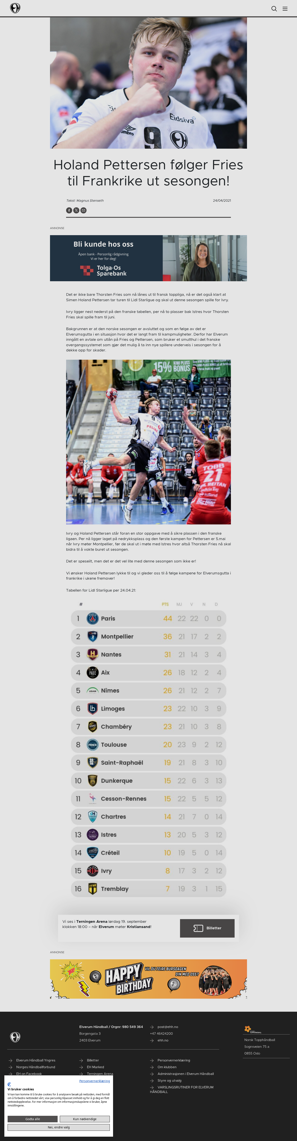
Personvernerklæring (94, 1081)
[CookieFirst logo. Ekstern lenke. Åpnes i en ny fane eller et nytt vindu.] (9, 1084)
